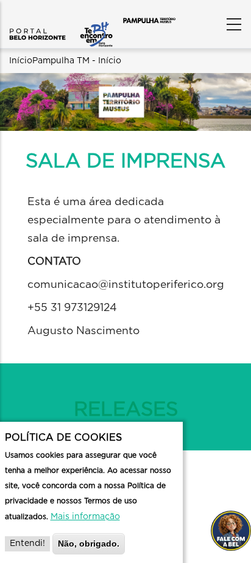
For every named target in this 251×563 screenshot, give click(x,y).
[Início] (61, 21)
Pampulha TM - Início (76, 61)
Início (20, 61)
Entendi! (27, 543)
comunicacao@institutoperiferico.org (125, 284)
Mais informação (85, 516)
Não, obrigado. (88, 543)
